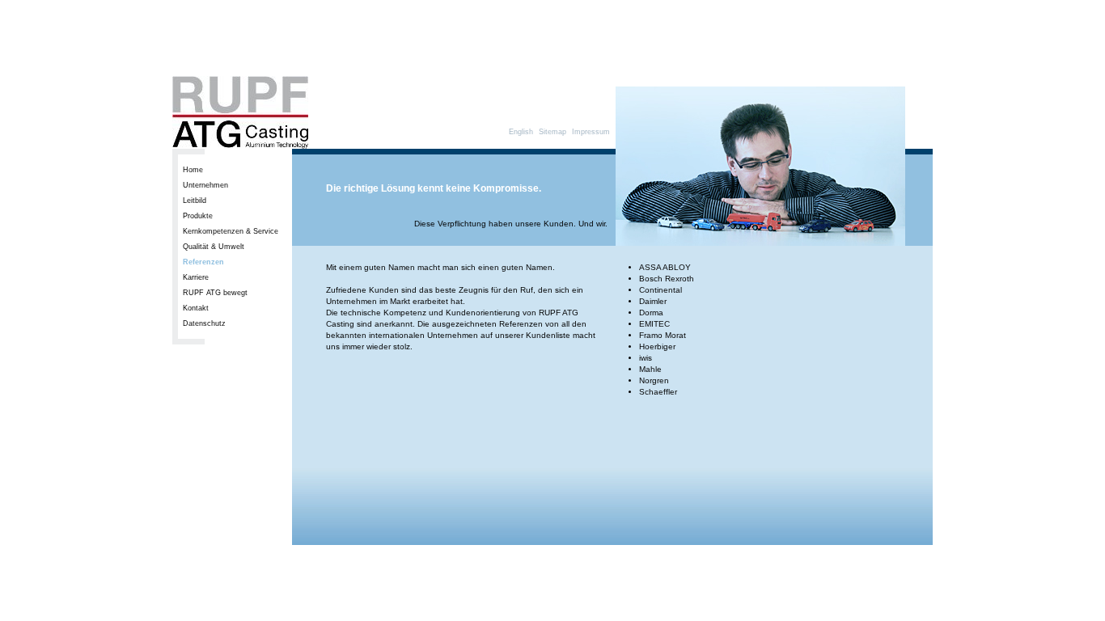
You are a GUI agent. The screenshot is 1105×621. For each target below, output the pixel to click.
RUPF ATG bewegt (215, 293)
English (521, 132)
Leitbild (194, 200)
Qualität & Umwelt (213, 247)
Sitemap (552, 132)
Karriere (196, 277)
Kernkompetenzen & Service (230, 231)
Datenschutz (204, 323)
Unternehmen (205, 185)
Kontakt (196, 308)
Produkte (198, 216)
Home (193, 170)
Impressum (591, 132)
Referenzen (203, 262)
